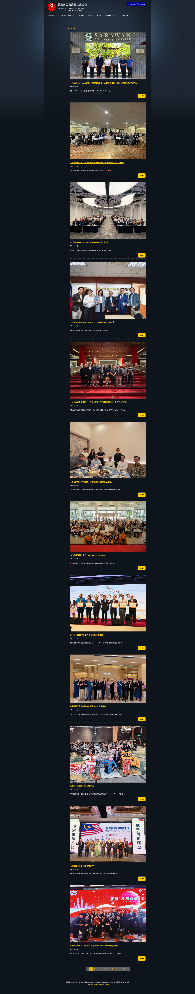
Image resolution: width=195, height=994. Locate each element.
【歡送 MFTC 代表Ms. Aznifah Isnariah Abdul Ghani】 (92, 322)
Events (81, 15)
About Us (51, 15)
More (142, 96)
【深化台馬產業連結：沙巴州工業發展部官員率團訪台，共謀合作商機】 (99, 402)
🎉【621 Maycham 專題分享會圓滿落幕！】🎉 (89, 242)
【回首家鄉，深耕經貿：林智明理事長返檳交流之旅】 (91, 482)
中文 (134, 15)
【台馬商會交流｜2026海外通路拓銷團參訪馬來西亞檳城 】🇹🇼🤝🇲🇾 (97, 163)
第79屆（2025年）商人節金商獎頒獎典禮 (86, 635)
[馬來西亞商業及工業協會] (70, 11)
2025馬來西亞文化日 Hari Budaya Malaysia (87, 555)
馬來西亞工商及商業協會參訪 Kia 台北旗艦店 (88, 706)
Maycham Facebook (137, 4)
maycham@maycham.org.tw (100, 985)
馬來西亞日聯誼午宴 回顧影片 (82, 866)
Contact (125, 15)
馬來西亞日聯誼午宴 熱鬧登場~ (82, 786)
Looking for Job (111, 15)
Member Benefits (94, 15)
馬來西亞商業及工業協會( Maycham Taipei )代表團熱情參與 (94, 946)
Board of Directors (67, 15)
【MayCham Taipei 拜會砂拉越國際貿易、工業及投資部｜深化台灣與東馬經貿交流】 (104, 83)
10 (124, 969)
